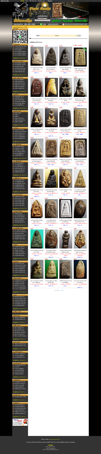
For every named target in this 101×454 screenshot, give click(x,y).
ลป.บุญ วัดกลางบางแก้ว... (20, 188)
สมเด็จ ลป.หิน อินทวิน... (20, 86)
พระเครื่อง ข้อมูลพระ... (18, 351)
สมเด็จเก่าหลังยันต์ (19, 121)
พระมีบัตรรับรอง (16, 380)
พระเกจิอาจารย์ (16, 395)
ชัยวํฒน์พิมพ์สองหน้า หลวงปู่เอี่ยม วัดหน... (36, 190)
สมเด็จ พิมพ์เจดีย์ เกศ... (20, 81)
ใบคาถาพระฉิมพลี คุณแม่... (21, 336)
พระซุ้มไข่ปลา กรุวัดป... (20, 150)
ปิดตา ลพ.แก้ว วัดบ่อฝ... (20, 248)
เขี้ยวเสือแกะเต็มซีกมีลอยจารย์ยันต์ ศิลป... (51, 99)
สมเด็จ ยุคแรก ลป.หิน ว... (20, 84)
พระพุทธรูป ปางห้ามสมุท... (21, 302)
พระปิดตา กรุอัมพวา (19, 250)
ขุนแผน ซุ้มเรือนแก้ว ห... (20, 138)
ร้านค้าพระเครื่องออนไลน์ (32, 442)
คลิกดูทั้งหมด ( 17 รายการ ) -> (19, 416)
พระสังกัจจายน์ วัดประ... (20, 196)
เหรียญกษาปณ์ (16, 315)
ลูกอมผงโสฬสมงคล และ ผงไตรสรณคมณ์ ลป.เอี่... (80, 221)
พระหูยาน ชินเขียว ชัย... (20, 170)
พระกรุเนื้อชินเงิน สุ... (19, 165)
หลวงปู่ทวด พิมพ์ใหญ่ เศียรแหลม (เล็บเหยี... (65, 68)
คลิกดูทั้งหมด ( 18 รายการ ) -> (19, 308)
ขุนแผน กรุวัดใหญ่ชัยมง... (20, 136)
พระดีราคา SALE (17, 311)
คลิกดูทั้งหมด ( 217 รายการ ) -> (20, 275)
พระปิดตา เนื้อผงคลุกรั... (20, 410)
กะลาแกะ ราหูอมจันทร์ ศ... (21, 288)
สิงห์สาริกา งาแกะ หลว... (20, 285)
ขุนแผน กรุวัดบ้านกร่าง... (20, 133)
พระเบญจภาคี (16, 44)
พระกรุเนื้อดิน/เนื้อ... (17, 144)
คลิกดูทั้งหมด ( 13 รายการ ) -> (19, 125)
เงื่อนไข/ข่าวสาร (41, 1)
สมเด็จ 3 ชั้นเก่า (18, 113)
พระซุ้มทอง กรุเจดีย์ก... (20, 148)
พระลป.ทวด (15, 261)
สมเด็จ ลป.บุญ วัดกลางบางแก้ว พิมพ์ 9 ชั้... (37, 99)
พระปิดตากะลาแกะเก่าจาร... (21, 411)
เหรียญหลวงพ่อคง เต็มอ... (20, 238)
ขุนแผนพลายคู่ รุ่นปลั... (20, 129)
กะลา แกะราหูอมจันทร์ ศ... (21, 287)
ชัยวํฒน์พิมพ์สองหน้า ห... (20, 222)
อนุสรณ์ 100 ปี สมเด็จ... (20, 99)
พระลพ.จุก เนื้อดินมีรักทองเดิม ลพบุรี (51, 130)
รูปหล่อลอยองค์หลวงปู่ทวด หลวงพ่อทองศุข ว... (51, 190)
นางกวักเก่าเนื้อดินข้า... (20, 368)
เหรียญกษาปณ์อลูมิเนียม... (20, 317)
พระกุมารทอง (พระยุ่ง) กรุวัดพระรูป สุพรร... (80, 281)
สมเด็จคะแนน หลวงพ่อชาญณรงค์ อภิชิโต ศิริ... (51, 160)
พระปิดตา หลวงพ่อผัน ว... (20, 252)
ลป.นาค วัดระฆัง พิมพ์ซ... (20, 70)
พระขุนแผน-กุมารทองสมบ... (21, 131)
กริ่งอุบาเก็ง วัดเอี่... (19, 213)
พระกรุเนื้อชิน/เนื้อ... (17, 161)
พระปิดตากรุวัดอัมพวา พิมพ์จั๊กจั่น (65, 190)
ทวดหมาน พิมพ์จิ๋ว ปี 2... (20, 268)
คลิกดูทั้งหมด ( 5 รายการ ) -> (19, 392)
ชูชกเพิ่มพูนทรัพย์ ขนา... (20, 296)
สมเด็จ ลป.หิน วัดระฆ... (18, 77)
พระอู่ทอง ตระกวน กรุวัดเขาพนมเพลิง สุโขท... (80, 99)
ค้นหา (26, 1)
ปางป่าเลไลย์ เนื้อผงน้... (20, 370)
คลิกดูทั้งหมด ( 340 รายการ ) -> (20, 241)
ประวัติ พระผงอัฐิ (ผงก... (20, 355)
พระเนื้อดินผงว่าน (17, 178)
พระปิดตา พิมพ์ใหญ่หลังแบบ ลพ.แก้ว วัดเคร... (37, 130)
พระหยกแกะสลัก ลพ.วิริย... (21, 396)
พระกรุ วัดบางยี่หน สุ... (20, 163)
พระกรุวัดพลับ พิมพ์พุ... (20, 146)
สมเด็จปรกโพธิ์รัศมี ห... (20, 79)
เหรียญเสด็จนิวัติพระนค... (20, 319)
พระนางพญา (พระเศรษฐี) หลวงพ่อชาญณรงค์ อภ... (80, 190)
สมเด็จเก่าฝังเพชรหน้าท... (20, 120)
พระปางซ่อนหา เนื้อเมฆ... (20, 230)
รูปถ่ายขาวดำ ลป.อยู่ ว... (20, 330)
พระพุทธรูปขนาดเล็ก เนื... (20, 303)
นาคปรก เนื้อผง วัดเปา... (20, 179)
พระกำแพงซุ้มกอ (18, 49)
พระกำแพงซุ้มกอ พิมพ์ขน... (21, 53)
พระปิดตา (15, 244)
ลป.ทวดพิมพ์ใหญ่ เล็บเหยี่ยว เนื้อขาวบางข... (37, 68)
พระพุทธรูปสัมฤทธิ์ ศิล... (20, 305)
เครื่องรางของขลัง (17, 278)
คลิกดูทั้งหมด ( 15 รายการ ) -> (19, 91)
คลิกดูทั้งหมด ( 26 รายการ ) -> (19, 377)
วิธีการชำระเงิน (33, 1)
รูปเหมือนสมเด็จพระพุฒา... (21, 68)
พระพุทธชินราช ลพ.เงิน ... (20, 381)
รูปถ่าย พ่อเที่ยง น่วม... (20, 327)
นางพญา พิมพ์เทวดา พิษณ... (21, 46)
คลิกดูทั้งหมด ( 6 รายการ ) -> (19, 339)
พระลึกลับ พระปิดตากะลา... (21, 413)
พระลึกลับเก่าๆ (16, 403)
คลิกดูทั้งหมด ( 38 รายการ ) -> (19, 74)
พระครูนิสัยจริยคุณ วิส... (20, 357)
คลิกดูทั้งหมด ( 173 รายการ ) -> (20, 292)
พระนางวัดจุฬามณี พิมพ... (20, 151)
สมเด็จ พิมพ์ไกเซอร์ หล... (20, 83)
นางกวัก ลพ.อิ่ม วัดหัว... (20, 201)
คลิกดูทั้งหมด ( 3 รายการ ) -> (19, 360)
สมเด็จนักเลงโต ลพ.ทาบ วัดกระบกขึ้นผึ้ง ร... (65, 281)
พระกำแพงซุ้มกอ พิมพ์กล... (21, 51)
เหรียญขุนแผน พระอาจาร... (21, 235)
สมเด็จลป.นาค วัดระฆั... (18, 61)
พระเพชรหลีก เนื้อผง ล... (20, 404)
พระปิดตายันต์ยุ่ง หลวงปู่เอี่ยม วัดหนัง (65, 99)
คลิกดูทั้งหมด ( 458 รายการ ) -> (20, 108)
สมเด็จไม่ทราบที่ (17, 111)
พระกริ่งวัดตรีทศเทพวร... (20, 215)
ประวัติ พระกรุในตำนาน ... (20, 353)
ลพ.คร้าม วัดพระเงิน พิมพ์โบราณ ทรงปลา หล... (65, 130)
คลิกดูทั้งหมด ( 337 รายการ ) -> (20, 175)
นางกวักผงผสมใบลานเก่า (20, 365)
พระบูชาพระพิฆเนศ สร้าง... (21, 300)
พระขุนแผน (15, 128)
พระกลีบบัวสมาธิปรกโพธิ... (21, 408)
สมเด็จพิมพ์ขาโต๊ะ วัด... (20, 96)
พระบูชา (15, 295)
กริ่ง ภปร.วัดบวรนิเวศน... (20, 216)
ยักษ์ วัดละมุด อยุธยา (19, 233)
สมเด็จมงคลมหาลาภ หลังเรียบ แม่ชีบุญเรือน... (80, 69)
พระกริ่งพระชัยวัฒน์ (17, 211)
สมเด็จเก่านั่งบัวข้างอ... (20, 118)
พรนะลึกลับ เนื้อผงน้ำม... (20, 406)
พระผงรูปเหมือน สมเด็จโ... (20, 63)
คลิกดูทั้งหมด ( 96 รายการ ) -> (19, 141)
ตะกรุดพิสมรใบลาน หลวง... (21, 280)
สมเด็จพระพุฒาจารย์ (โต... (21, 388)
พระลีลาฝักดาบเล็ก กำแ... (20, 168)
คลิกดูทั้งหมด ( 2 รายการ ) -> (19, 322)
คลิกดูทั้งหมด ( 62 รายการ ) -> (19, 225)
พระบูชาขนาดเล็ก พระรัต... (21, 298)
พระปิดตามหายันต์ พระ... (20, 246)
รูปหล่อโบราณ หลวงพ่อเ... (20, 198)
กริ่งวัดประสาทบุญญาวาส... (21, 218)
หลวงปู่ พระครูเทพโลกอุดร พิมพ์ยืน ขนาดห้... (65, 251)
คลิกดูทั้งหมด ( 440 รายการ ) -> (20, 258)
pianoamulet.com (17, 27)
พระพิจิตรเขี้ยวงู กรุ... (19, 155)
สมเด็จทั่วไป (16, 94)
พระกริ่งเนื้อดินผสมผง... (20, 181)
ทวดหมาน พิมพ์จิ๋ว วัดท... (20, 270)
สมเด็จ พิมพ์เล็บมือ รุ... (20, 387)
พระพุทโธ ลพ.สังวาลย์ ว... (20, 383)
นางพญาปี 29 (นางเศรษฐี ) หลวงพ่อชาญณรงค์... (37, 160)
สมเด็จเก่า (17, 114)
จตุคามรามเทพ (16, 342)
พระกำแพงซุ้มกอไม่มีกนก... (21, 55)
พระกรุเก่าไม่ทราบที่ (19, 372)
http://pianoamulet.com (55, 439)
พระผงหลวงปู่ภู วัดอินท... (20, 103)
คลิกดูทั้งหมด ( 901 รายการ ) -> (20, 158)
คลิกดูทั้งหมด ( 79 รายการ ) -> (19, 58)
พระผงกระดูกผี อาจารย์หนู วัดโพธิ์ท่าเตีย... (51, 281)
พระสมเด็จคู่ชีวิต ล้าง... (20, 105)
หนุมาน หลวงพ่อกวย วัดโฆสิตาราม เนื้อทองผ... (36, 281)
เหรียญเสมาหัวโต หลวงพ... (21, 265)
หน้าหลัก (22, 1)
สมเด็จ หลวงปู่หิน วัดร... (20, 88)
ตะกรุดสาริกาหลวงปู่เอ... (20, 281)
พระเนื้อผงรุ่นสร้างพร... (20, 186)
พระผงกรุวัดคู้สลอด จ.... (20, 153)
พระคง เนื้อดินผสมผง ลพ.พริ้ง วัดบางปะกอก (51, 221)
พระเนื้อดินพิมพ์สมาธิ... (20, 185)
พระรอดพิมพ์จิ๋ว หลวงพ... (20, 183)
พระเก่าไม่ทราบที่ (17, 363)
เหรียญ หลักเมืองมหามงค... (21, 344)
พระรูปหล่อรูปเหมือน (17, 194)
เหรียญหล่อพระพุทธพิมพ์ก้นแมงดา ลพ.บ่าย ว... (80, 251)
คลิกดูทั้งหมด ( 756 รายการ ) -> (20, 191)
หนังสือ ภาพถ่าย (16, 325)
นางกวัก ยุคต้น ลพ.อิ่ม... (20, 200)
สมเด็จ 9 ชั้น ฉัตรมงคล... (20, 71)
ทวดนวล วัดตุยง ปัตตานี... (20, 266)
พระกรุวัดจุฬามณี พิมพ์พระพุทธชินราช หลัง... (51, 251)
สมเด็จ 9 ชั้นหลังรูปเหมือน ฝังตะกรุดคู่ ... (80, 130)
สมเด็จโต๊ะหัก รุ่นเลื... (19, 98)
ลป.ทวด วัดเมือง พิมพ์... (20, 263)
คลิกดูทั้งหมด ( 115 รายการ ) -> (20, 208)
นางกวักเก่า (17, 366)
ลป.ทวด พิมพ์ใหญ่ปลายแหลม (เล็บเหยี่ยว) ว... (51, 68)
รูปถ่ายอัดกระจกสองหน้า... (20, 332)
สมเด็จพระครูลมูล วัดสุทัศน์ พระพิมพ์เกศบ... (65, 221)
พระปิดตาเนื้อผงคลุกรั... (20, 255)
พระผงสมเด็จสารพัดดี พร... (21, 101)
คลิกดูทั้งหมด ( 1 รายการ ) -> (19, 400)
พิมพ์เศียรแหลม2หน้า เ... (20, 171)
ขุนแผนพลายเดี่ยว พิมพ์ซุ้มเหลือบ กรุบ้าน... (37, 221)
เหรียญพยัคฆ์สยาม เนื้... (20, 237)
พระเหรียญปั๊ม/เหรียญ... (18, 228)
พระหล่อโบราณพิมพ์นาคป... (21, 231)
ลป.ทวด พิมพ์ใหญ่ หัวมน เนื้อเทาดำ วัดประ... (36, 251)
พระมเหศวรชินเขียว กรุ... (20, 166)
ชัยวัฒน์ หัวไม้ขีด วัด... (20, 220)
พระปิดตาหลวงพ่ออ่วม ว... (20, 253)
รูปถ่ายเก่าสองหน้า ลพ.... (20, 334)
